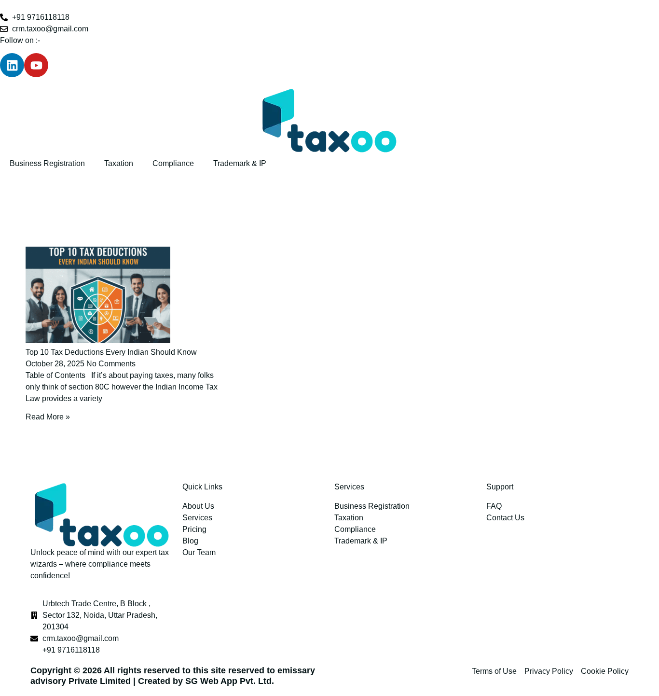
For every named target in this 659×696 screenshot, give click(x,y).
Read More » (48, 417)
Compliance (173, 163)
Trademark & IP (239, 163)
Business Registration (47, 163)
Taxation (118, 163)
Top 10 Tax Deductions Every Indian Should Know (111, 352)
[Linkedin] (12, 65)
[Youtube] (36, 65)
